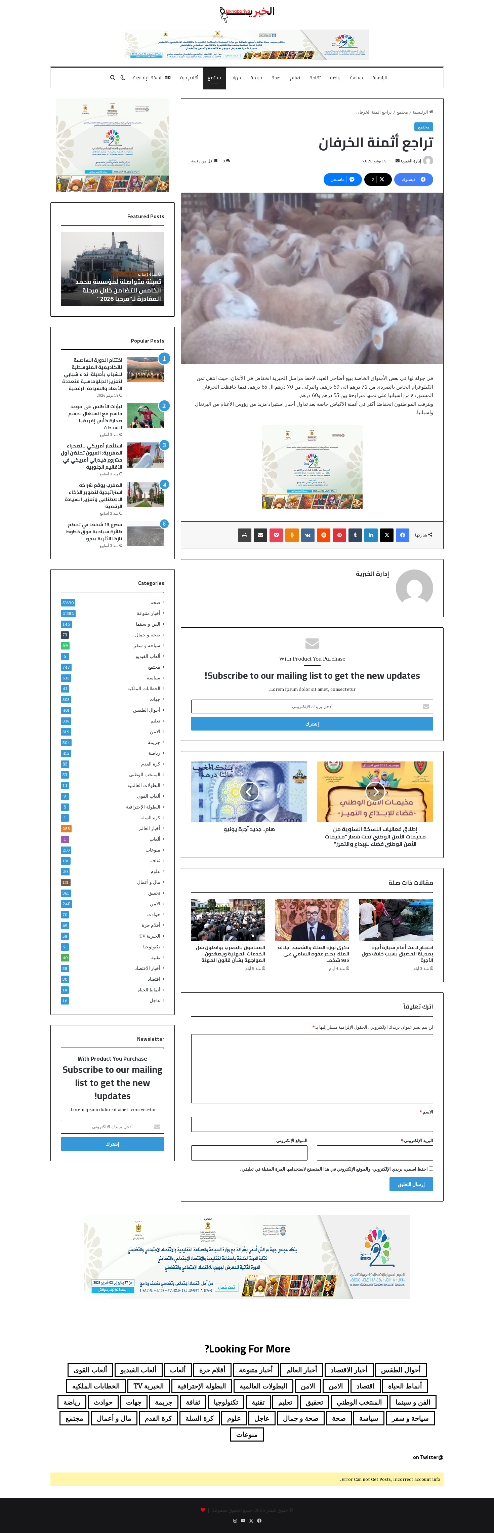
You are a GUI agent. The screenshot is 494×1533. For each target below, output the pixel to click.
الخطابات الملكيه (143, 688)
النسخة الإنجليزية (149, 77)
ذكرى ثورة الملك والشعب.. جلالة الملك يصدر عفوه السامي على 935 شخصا (313, 954)
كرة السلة (150, 818)
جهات (236, 77)
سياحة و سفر (147, 645)
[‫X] (387, 535)
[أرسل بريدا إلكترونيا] (398, 160)
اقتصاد (154, 979)
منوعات (153, 850)
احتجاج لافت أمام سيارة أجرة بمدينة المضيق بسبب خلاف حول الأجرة (397, 954)
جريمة (256, 77)
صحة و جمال (147, 635)
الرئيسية (379, 77)
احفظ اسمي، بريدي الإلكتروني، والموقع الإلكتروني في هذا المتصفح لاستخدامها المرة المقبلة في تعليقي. (334, 1169)
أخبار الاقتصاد (147, 968)
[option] (112, 269)
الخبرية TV (149, 936)
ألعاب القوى (148, 796)
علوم (155, 871)
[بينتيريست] (339, 535)
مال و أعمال (148, 882)
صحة (276, 77)
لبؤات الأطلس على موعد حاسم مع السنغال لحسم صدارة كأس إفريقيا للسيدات (95, 417)
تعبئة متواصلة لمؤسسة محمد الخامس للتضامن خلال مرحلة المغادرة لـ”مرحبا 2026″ (118, 290)
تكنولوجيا (151, 946)
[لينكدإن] (371, 535)
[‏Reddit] (323, 535)
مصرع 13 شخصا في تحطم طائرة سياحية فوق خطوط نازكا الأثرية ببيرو (94, 531)
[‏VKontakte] (308, 535)
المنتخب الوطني (144, 775)
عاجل (155, 1000)
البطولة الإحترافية (143, 807)
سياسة (356, 77)
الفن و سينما (148, 624)
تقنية (155, 957)
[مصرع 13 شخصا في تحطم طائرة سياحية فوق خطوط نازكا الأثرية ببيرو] (145, 533)
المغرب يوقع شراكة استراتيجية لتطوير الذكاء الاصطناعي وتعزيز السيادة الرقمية (93, 496)
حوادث (153, 914)
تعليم (295, 77)
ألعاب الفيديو (148, 656)
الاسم (426, 1111)
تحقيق (154, 893)
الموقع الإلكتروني (291, 1140)
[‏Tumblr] (355, 535)
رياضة (335, 77)
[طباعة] (244, 535)
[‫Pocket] (276, 535)
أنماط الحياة (148, 989)
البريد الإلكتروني (417, 1140)
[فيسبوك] (402, 535)
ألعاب (155, 839)
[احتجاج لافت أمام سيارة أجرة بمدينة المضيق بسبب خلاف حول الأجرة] (396, 920)
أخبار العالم (149, 828)
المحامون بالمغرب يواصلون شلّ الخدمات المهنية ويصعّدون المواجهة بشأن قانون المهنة (230, 954)
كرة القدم (150, 764)
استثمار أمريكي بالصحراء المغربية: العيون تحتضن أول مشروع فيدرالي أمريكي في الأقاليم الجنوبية (91, 456)
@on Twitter (428, 1457)
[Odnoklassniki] (292, 535)
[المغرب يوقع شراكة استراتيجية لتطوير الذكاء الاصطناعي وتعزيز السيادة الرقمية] (145, 494)
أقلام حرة (189, 77)
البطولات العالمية (143, 785)
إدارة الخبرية (411, 160)
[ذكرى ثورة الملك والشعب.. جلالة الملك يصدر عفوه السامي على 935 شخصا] (312, 920)
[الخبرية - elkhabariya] (247, 15)
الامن (155, 731)
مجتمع (214, 77)
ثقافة (315, 77)
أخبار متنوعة (148, 613)
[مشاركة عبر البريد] (260, 535)
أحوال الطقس (146, 710)
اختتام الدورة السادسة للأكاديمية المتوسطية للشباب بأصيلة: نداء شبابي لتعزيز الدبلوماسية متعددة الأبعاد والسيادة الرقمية (92, 374)
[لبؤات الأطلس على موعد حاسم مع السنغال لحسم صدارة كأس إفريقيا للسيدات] (145, 415)
